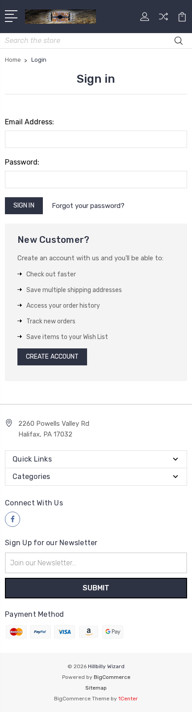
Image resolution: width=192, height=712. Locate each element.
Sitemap (96, 688)
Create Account (52, 356)
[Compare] (163, 19)
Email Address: (29, 122)
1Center (128, 698)
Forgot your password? (88, 206)
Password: (22, 162)
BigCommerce (112, 677)
